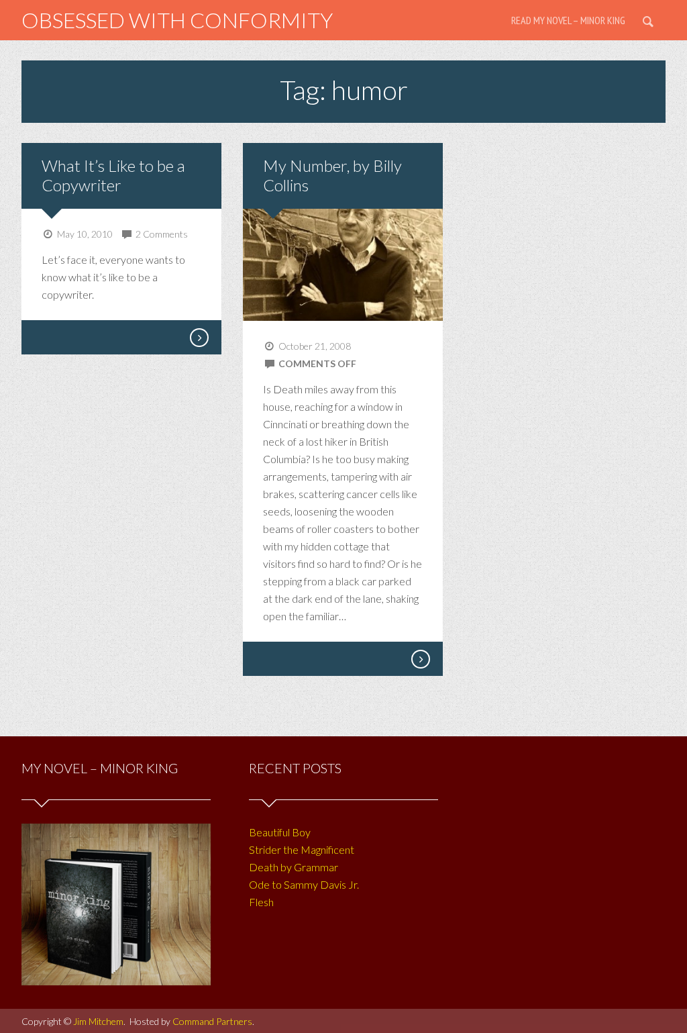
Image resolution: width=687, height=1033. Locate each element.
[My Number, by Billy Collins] (420, 659)
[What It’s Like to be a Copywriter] (198, 338)
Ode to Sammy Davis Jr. (304, 884)
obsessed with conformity (177, 20)
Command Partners (212, 1021)
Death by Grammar (293, 866)
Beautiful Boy (280, 832)
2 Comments (162, 234)
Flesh (261, 901)
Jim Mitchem (98, 1021)
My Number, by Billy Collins (332, 175)
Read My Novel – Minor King (568, 20)
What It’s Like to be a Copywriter (113, 175)
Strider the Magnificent (301, 849)
